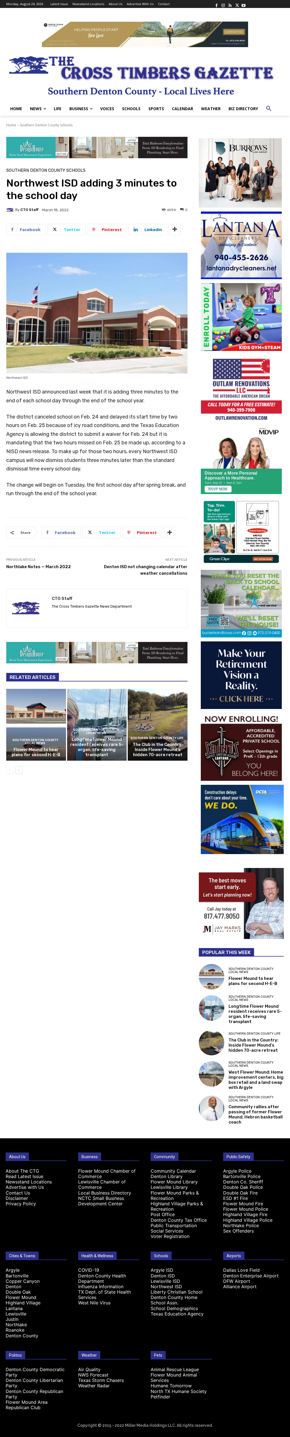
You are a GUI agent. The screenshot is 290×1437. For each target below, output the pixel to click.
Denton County (22, 1335)
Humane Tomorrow (171, 1385)
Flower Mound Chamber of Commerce (107, 1173)
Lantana (14, 1308)
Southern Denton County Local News (35, 742)
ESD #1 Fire (235, 1198)
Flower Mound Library (174, 1182)
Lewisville (16, 1314)
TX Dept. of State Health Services (104, 1294)
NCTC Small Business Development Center (101, 1200)
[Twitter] (237, 4)
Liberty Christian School (176, 1292)
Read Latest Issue (24, 1176)
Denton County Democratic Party (35, 1372)
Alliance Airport (240, 1286)
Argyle (13, 1270)
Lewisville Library (169, 1187)
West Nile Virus (94, 1303)
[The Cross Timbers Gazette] (145, 74)
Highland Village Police (247, 1220)
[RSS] (230, 4)
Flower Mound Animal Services (174, 1377)
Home (11, 125)
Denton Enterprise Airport (251, 1276)
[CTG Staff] (10, 210)
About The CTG (22, 1171)
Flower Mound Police (245, 1209)
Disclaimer (17, 1198)
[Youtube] (244, 4)
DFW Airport (236, 1281)
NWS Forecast (93, 1375)
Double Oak (18, 1292)
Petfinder (160, 1397)
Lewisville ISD (165, 1281)
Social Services (167, 1231)
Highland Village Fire (245, 1214)
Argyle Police (237, 1171)
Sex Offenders (238, 1231)
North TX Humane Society (179, 1391)
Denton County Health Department (102, 1278)
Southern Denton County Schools (46, 125)
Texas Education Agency (177, 1314)
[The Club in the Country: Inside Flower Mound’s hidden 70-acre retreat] (157, 725)
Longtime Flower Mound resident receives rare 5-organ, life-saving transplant (96, 747)
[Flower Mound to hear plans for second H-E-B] (36, 725)
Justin (12, 1319)
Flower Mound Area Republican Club (27, 1404)
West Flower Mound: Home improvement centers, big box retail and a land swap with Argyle (256, 1080)
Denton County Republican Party (34, 1394)
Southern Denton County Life (157, 738)
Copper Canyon (23, 1281)
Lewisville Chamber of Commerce (102, 1184)
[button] (269, 109)
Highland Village (23, 1303)
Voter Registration (170, 1236)
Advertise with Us (25, 1187)
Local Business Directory (104, 1193)
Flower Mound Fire (243, 1203)
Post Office (163, 1214)
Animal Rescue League (175, 1369)
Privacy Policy (21, 1203)
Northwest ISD (166, 1286)
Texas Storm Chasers (101, 1380)
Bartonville (17, 1276)
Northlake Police (241, 1225)
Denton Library (167, 1176)
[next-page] (18, 770)
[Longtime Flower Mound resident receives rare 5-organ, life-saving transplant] (211, 1008)
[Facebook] (216, 4)
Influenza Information (100, 1286)
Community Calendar (173, 1171)
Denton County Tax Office (179, 1220)
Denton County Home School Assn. (174, 1300)
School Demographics (174, 1308)
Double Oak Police (243, 1187)
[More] (175, 229)
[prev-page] (9, 770)
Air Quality (89, 1369)
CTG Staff (29, 210)
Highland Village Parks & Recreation (177, 1206)
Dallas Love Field (241, 1270)
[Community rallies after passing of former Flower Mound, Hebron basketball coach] (211, 1108)
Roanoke (15, 1330)
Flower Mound (21, 1297)
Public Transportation (174, 1225)
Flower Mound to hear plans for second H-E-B (36, 752)
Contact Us (18, 1193)
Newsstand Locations (29, 1182)
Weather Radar (94, 1385)
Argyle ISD (162, 1270)
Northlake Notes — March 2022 (38, 566)
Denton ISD (163, 1276)
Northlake (16, 1324)
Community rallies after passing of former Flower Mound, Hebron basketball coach (256, 1114)
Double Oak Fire (240, 1193)
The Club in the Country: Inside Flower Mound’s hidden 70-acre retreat (158, 749)
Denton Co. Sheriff (243, 1182)
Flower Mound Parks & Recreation (175, 1195)
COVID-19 (88, 1270)
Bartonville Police (242, 1176)
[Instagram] (223, 4)
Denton (13, 1286)
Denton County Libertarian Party (34, 1382)
